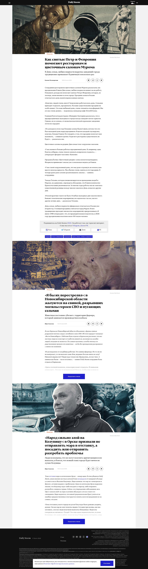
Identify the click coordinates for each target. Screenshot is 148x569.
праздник (67, 236)
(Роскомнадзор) (96, 533)
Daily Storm (74, 2)
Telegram (76, 226)
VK (87, 226)
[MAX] (87, 537)
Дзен (82, 226)
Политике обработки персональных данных (59, 564)
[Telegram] (73, 537)
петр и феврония (57, 236)
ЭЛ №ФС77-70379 (116, 533)
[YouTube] (77, 537)
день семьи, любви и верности (82, 236)
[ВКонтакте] (80, 537)
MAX (69, 223)
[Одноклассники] (83, 537)
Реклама (63, 541)
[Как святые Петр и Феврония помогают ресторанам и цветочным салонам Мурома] (88, 80)
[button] (9, 3)
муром (47, 236)
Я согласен (107, 563)
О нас (62, 537)
